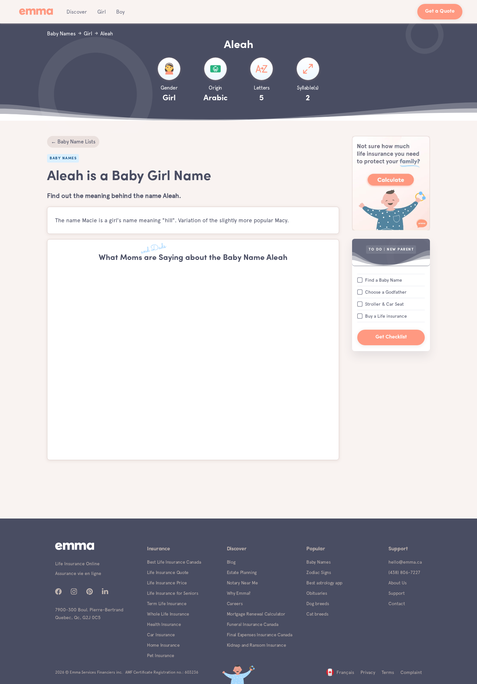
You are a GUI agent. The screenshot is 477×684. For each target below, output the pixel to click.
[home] (38, 11)
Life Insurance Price (167, 582)
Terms (388, 672)
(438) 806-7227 (404, 572)
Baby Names (318, 562)
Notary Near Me (242, 582)
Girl (101, 12)
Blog (231, 562)
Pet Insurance (160, 655)
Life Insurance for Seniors (172, 593)
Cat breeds (317, 614)
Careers (235, 603)
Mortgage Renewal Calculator (256, 614)
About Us (397, 582)
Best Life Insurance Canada (174, 562)
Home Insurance (163, 645)
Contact (396, 603)
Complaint (411, 672)
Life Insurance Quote (168, 572)
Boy (120, 12)
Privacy (368, 672)
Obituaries (316, 593)
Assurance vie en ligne (78, 573)
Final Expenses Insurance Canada (259, 634)
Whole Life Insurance (168, 614)
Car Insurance (161, 634)
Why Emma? (239, 593)
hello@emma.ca (405, 562)
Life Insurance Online (77, 563)
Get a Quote (440, 11)
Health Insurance (164, 624)
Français (345, 672)
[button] (76, 11)
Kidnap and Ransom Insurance (256, 645)
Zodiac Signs (318, 572)
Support (396, 593)
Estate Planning (242, 572)
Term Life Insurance (166, 603)
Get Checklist (391, 337)
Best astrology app (324, 582)
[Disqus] (193, 361)
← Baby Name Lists (73, 142)
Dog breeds (317, 603)
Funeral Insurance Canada (252, 624)
